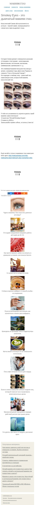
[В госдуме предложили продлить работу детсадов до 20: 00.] (18, 230)
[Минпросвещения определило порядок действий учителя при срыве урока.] (18, 410)
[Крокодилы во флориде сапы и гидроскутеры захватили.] (18, 329)
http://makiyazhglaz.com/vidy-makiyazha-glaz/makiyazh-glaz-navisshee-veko (16, 156)
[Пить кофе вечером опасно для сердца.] (18, 369)
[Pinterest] (17, 193)
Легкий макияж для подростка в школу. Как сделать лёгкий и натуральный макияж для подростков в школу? (17, 471)
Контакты (5, 498)
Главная (7, 7)
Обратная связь (6, 502)
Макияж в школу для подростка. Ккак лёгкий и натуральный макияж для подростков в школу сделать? (17, 479)
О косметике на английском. (12, 466)
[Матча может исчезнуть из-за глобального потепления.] (18, 349)
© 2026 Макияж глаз (7, 495)
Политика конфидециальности (10, 500)
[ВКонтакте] (11, 193)
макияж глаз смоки (10, 190)
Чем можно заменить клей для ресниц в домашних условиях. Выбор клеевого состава (16, 450)
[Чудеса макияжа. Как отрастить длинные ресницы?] (18, 210)
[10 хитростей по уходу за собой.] (18, 271)
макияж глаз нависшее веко (22, 190)
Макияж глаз (17, 3)
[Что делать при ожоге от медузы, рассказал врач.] (18, 430)
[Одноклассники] (24, 193)
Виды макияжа (25, 7)
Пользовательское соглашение (15, 498)
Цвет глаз (9, 11)
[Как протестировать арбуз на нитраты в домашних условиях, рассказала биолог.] (18, 251)
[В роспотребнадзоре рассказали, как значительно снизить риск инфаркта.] (18, 309)
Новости (15, 7)
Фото (27, 11)
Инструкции (18, 11)
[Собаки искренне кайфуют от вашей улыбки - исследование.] (18, 289)
